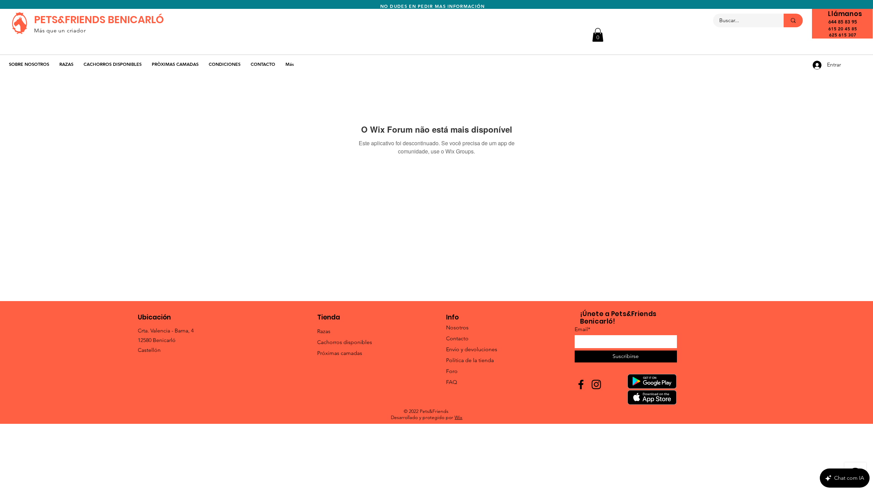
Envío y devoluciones (471, 349)
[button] (598, 35)
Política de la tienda (470, 360)
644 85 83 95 (842, 22)
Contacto (457, 338)
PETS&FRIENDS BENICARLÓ (99, 19)
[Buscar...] (793, 20)
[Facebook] (581, 384)
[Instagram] (596, 384)
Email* (582, 329)
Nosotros (457, 327)
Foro (452, 371)
